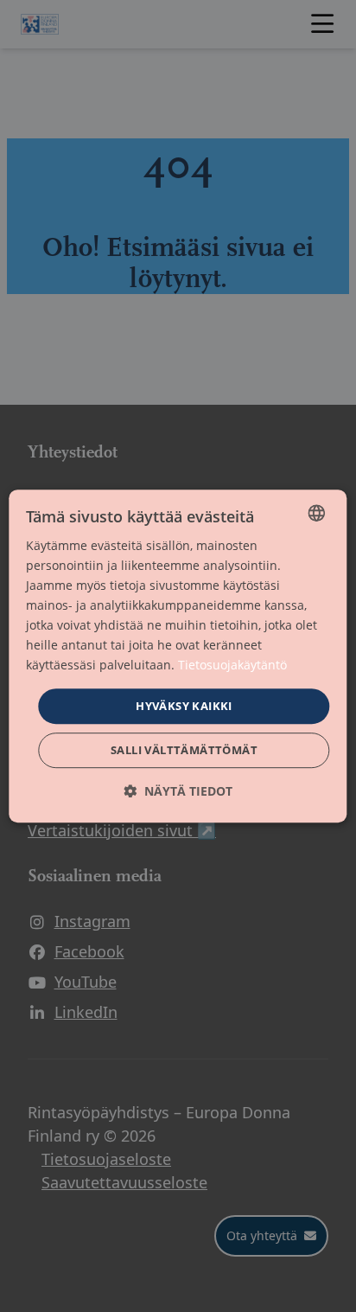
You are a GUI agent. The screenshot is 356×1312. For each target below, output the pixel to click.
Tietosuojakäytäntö (232, 665)
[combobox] (317, 513)
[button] (178, 791)
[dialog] (177, 656)
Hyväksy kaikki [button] (184, 706)
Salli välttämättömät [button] (184, 750)
